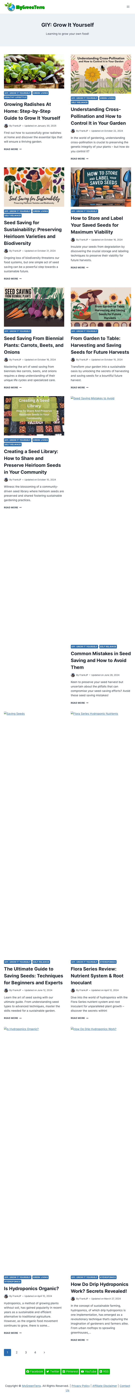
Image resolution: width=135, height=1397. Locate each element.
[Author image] (6, 126)
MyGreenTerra (31, 1385)
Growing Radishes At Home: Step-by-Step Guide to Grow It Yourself (32, 111)
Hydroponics (108, 962)
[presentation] (34, 71)
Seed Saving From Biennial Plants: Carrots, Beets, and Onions (34, 345)
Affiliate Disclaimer (104, 1385)
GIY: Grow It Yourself (18, 93)
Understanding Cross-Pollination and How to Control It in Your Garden (98, 116)
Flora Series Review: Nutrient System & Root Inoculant (97, 975)
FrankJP (17, 125)
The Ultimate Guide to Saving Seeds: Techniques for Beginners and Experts (33, 975)
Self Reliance (79, 102)
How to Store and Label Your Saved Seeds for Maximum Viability (97, 225)
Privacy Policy (81, 1385)
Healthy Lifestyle (16, 97)
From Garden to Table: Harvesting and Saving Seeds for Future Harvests (100, 345)
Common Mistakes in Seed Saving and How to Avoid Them (101, 660)
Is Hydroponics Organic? (31, 1288)
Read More (13, 149)
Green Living (40, 93)
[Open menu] (128, 6)
